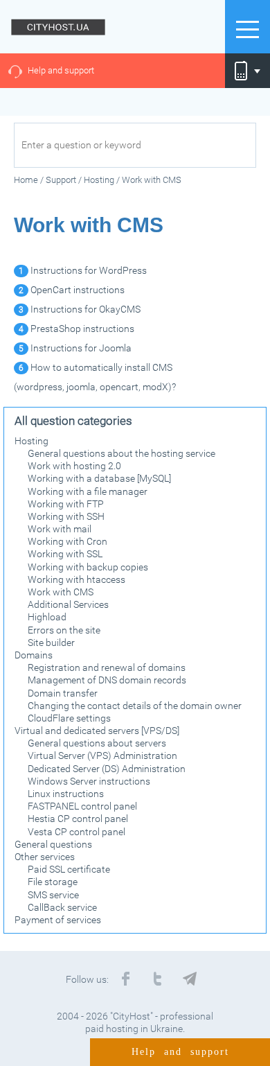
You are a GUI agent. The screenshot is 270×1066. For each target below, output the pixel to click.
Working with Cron (67, 541)
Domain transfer (63, 693)
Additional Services (68, 604)
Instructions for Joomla (75, 347)
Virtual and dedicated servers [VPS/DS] (97, 730)
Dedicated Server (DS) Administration (107, 768)
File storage (53, 881)
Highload (47, 616)
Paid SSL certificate (69, 869)
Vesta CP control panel (76, 831)
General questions (53, 844)
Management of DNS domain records (107, 679)
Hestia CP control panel (78, 818)
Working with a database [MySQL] (99, 478)
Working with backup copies (88, 567)
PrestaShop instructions (76, 328)
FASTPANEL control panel (82, 806)
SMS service (53, 894)
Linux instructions (66, 793)
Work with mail (59, 528)
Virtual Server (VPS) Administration (102, 755)
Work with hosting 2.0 (74, 465)
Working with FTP (66, 503)
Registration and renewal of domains (107, 667)
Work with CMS (60, 591)
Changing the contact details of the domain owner (135, 705)
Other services (45, 856)
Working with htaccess (76, 579)
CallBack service (62, 907)
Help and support (61, 70)
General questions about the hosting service (121, 453)
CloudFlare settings (69, 718)
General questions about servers (97, 743)
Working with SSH (66, 516)
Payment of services (58, 919)
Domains (34, 655)
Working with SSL (65, 553)
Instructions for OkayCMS (80, 309)
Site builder (51, 642)
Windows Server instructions (89, 781)
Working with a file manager (87, 491)
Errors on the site (64, 630)
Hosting (31, 440)
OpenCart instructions (72, 289)
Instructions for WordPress (83, 270)
